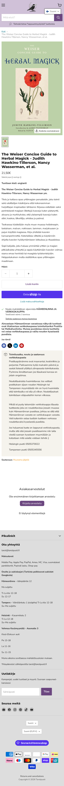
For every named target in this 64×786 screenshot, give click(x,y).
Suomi (30, 723)
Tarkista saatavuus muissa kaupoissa (21, 319)
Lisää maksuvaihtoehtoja (32, 301)
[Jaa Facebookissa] (4, 345)
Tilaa (46, 691)
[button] (53, 11)
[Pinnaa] (21, 345)
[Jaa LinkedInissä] (15, 345)
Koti (3, 31)
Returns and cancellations (32, 776)
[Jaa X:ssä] (9, 345)
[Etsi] (58, 17)
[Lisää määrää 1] (29, 274)
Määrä (4, 267)
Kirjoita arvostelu (32, 503)
